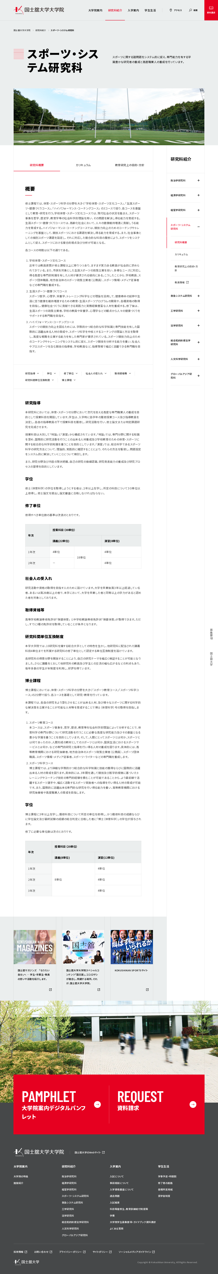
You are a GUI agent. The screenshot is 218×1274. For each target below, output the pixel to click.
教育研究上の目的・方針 (129, 165)
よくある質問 (116, 1228)
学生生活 (150, 10)
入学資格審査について (122, 1189)
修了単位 (69, 373)
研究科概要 (37, 165)
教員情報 (180, 282)
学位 (49, 373)
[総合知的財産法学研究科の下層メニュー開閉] (198, 342)
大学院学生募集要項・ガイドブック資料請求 (133, 1222)
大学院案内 (95, 10)
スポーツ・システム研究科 (180, 226)
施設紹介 (19, 1183)
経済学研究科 (178, 195)
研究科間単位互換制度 (37, 380)
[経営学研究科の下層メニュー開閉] (198, 210)
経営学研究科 (178, 210)
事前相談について (119, 1183)
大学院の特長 (21, 1176)
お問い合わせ (41, 1251)
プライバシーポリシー (70, 1251)
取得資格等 (121, 373)
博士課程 (67, 380)
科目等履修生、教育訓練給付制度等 (129, 1209)
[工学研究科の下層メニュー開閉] (198, 310)
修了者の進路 (165, 1183)
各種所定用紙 (165, 1189)
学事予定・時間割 (167, 1176)
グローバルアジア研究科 (181, 375)
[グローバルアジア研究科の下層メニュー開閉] (198, 376)
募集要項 (211, 636)
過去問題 (115, 1196)
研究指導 (30, 373)
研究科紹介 (115, 10)
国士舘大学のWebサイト (88, 1152)
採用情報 (19, 1251)
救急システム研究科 (181, 295)
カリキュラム (83, 165)
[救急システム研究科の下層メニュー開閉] (198, 295)
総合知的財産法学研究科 (180, 342)
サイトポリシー (100, 1251)
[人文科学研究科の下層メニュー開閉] (198, 359)
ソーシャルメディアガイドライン (135, 1251)
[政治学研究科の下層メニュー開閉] (198, 180)
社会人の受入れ (94, 373)
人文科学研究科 (179, 359)
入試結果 (115, 1202)
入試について (117, 1176)
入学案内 (133, 10)
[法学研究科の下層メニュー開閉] (198, 325)
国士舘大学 (211, 659)
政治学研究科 (178, 180)
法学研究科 (177, 325)
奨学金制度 (164, 1196)
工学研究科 (177, 310)
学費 (112, 1215)
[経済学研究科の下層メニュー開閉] (198, 195)
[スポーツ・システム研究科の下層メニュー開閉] (198, 227)
